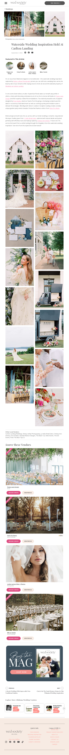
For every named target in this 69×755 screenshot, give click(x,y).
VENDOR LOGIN (54, 742)
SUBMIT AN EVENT (34, 739)
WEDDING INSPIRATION (34, 734)
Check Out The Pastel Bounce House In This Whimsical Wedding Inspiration (50, 692)
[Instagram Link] (6, 742)
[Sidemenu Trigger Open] (6, 3)
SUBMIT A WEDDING (34, 742)
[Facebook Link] (10, 742)
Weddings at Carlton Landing (14, 86)
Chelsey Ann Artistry (43, 121)
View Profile (28, 492)
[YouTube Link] (18, 742)
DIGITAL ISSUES (54, 737)
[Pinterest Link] (14, 742)
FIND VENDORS (55, 3)
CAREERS (54, 744)
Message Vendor (14, 492)
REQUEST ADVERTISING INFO (54, 732)
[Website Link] (14, 735)
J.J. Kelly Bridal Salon (30, 118)
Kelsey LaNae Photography (18, 39)
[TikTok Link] (23, 742)
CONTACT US (54, 739)
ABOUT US (55, 734)
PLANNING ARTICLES (34, 737)
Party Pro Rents (54, 108)
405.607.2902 (54, 729)
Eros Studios (17, 101)
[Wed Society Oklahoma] (18, 3)
